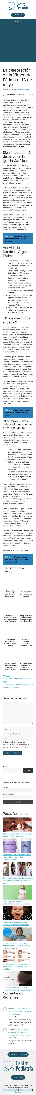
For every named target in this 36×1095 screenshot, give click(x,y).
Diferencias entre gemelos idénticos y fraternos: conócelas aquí (19, 1011)
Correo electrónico (8, 794)
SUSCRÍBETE (18, 15)
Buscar (5, 767)
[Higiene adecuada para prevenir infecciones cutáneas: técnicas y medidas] (17, 955)
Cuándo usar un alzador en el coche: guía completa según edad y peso (19, 1032)
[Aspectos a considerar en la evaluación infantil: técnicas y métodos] (17, 825)
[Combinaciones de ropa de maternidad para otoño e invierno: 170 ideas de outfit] (17, 869)
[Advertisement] (18, 44)
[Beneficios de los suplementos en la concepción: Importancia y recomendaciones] (17, 846)
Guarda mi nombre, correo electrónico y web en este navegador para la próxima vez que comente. (17, 744)
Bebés (7, 676)
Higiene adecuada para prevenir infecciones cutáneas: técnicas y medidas (15, 966)
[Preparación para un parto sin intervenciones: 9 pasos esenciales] (17, 934)
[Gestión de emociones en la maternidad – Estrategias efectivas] (17, 892)
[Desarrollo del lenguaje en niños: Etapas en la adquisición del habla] (17, 913)
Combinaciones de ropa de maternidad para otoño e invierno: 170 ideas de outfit (18, 880)
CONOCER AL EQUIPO (18, 1054)
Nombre (5, 787)
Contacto (18, 1092)
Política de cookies (25, 1090)
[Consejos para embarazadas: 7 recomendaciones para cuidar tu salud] (17, 978)
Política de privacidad (10, 1090)
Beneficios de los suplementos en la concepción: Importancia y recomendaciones (17, 857)
